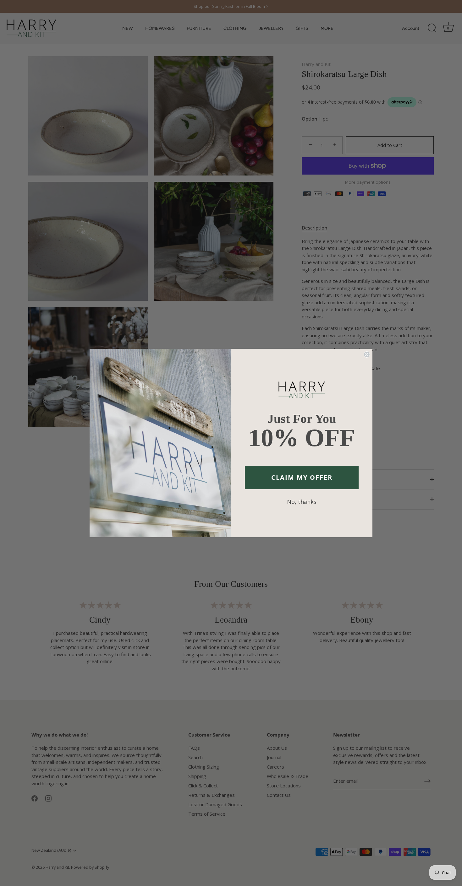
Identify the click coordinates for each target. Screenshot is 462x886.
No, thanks (301, 501)
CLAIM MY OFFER (302, 477)
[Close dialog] (367, 354)
